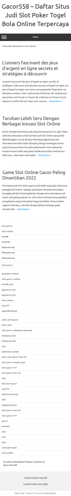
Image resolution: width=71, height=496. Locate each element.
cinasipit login (9, 447)
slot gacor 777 (9, 367)
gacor (5, 421)
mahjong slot (9, 336)
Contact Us (39, 462)
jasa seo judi (10, 465)
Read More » (56, 101)
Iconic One (19, 493)
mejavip (6, 242)
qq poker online (10, 273)
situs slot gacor (10, 320)
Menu (35, 37)
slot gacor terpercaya (13, 362)
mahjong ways (9, 405)
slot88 (5, 236)
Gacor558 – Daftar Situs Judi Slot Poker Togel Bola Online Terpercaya (35, 15)
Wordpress (50, 493)
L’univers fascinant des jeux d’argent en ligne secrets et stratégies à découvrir (30, 68)
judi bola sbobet (10, 351)
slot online (7, 231)
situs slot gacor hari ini (14, 357)
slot (4, 346)
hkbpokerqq (8, 247)
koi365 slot (7, 284)
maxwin (6, 426)
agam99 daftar (9, 311)
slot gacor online (11, 279)
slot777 (5, 306)
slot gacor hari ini (11, 373)
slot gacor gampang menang (17, 330)
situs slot (7, 325)
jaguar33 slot (9, 290)
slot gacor (7, 226)
